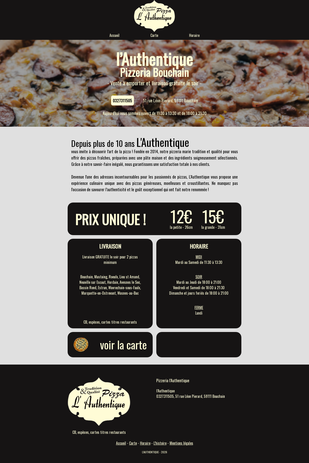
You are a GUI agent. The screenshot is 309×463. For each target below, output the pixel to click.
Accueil (114, 35)
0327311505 (122, 100)
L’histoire (160, 443)
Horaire (194, 35)
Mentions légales (181, 443)
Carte (154, 35)
